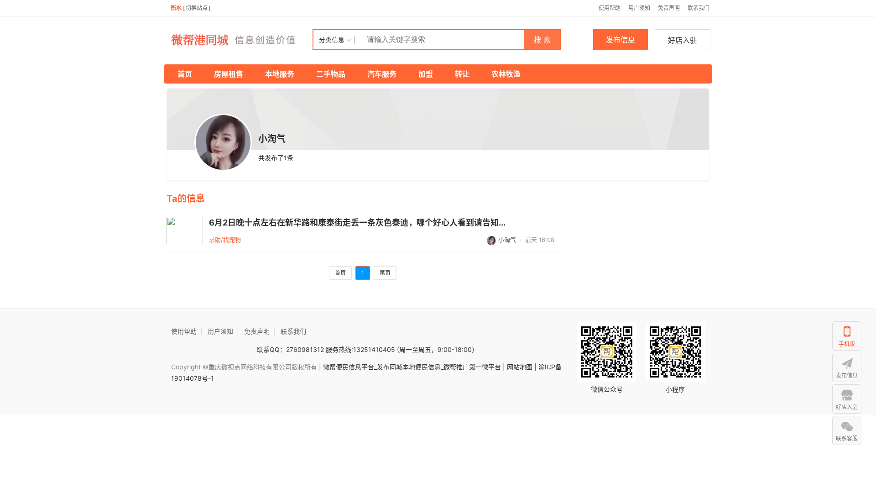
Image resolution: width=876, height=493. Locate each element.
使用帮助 (609, 8)
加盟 (425, 74)
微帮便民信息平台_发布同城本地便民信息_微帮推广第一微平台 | (413, 367)
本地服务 (279, 74)
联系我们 (698, 8)
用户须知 (639, 8)
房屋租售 (228, 74)
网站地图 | (522, 367)
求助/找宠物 (225, 239)
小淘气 (507, 239)
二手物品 (330, 74)
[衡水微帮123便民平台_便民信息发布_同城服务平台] (240, 39)
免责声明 (669, 8)
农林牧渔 (506, 74)
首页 (184, 74)
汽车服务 (381, 74)
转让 (462, 74)
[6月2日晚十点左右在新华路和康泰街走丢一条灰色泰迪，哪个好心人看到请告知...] (185, 230)
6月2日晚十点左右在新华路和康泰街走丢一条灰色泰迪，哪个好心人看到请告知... (357, 222)
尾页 (385, 272)
